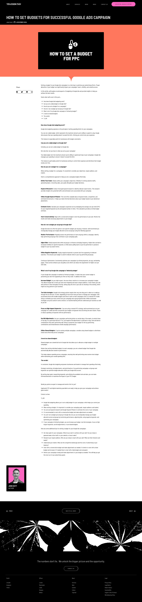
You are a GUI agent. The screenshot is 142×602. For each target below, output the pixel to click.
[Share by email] (32, 92)
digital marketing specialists (60, 388)
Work (86, 4)
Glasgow (41, 590)
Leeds (40, 587)
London (41, 582)
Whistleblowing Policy (110, 595)
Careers (74, 587)
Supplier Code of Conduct (111, 592)
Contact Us (104, 4)
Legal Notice (108, 585)
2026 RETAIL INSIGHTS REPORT (123, 4)
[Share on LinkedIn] (27, 92)
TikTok (8, 587)
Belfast (40, 592)
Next (131, 511)
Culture (73, 590)
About (68, 4)
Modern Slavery (108, 587)
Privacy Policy (108, 582)
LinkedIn (8, 582)
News (94, 4)
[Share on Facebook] (17, 92)
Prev (11, 511)
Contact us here (45, 394)
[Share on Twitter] (22, 92)
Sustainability (108, 590)
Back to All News (71, 511)
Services (77, 4)
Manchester (42, 585)
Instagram (8, 585)
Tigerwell (74, 592)
